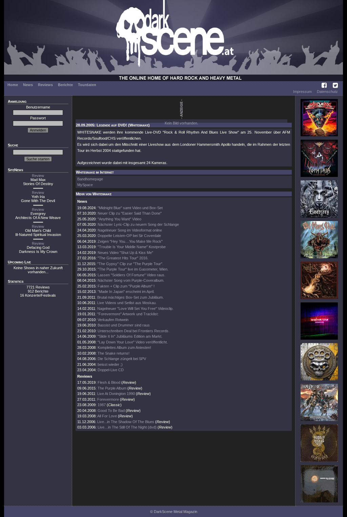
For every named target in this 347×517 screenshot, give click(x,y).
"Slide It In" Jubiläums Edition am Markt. (130, 336)
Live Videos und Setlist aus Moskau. (127, 303)
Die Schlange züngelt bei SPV (122, 359)
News (28, 85)
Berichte (65, 85)
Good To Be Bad (111, 411)
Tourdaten (87, 85)
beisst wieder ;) (110, 364)
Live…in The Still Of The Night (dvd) (127, 427)
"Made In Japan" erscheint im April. (126, 292)
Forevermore (108, 399)
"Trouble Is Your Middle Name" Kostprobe (132, 247)
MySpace (85, 185)
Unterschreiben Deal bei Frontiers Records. (133, 331)
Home (12, 85)
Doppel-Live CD (111, 370)
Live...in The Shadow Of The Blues (125, 422)
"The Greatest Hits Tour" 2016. (123, 258)
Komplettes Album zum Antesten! (124, 347)
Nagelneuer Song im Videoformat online (130, 230)
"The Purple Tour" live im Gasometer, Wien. (133, 269)
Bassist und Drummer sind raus (124, 325)
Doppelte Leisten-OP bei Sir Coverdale (129, 236)
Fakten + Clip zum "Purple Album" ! (126, 286)
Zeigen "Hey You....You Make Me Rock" (130, 241)
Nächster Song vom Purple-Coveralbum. (131, 280)
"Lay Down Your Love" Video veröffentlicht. (133, 342)
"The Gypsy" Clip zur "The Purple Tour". (130, 264)
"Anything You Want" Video (119, 219)
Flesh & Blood (109, 382)
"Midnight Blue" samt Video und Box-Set (130, 208)
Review (38, 176)
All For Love (107, 416)
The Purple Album (112, 388)
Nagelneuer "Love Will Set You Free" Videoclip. (135, 308)
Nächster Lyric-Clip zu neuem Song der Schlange (138, 224)
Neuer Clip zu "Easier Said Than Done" (130, 213)
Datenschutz (327, 92)
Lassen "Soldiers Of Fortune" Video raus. (131, 275)
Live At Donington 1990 (116, 394)
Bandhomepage (90, 179)
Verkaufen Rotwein (113, 320)
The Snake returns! (113, 353)
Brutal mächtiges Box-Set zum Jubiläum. (130, 297)
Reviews (45, 85)
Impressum (302, 92)
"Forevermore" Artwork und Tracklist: (128, 314)
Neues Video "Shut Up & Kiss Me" (125, 253)
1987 (102, 405)
